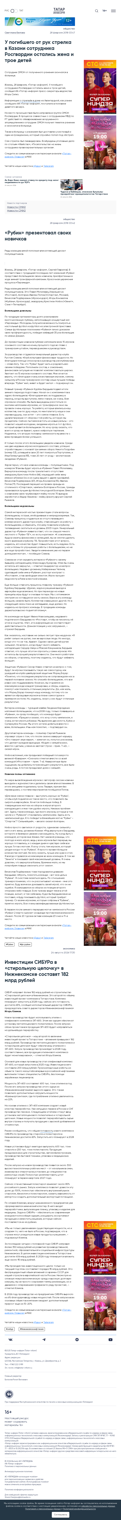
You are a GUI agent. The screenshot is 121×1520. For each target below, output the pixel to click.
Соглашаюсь (60, 1515)
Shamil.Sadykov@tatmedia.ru (18, 1497)
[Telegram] (44, 1339)
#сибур (9, 1329)
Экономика (69, 949)
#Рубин (9, 944)
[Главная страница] (59, 11)
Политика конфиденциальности (19, 1490)
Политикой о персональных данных (43, 1509)
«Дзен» (37, 166)
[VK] (10, 1339)
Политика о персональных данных (20, 1466)
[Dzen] (77, 1340)
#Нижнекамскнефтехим (32, 1329)
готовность (46, 1131)
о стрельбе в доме (29, 101)
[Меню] (113, 10)
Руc (7, 11)
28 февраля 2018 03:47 (62, 33)
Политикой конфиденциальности (79, 1509)
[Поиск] (96, 10)
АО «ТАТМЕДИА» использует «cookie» (21, 1477)
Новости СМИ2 (16, 207)
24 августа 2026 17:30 (63, 953)
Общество (69, 29)
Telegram (48, 166)
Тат (21, 11)
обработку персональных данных (98, 1506)
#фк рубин (25, 944)
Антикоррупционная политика (18, 1472)
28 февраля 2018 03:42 (62, 223)
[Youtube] (110, 1340)
